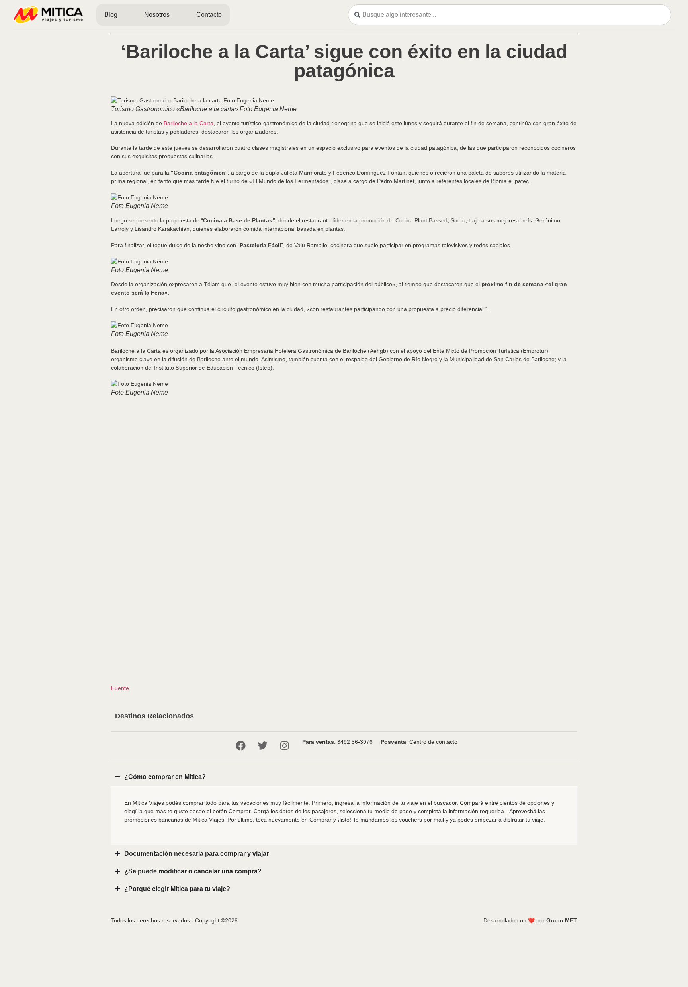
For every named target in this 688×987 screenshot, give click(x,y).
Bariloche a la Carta (188, 123)
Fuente (120, 688)
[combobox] (509, 14)
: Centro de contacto (419, 742)
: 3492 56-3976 (337, 742)
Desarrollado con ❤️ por (530, 920)
